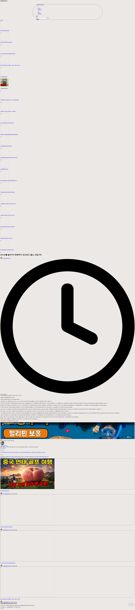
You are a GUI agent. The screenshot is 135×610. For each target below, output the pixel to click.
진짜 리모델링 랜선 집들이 (3, 76)
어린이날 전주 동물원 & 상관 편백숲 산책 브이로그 (7, 249)
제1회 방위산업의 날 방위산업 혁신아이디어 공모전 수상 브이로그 (9, 157)
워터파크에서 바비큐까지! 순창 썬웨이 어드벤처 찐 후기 (7, 226)
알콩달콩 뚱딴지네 (3, 445)
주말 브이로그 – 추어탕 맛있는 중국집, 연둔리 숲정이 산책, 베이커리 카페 (9, 134)
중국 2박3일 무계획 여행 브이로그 (4, 30)
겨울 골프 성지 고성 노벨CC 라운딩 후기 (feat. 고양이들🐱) (8, 111)
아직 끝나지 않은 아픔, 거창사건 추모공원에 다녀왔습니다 (7, 53)
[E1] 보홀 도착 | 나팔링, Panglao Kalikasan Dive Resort (7, 215)
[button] (46, 18)
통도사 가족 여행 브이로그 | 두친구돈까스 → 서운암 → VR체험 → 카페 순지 (10, 65)
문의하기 (131, 604)
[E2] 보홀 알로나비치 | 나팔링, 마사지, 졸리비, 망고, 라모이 (8, 203)
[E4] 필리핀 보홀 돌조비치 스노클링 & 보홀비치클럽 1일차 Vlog (8, 180)
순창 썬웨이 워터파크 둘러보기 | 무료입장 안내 (6, 238)
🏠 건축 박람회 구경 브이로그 (4, 88)
